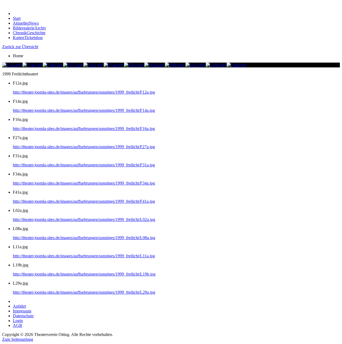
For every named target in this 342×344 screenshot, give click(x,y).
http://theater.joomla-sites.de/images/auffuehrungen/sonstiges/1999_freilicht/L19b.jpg (84, 274)
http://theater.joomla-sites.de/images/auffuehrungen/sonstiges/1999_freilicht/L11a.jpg (84, 256)
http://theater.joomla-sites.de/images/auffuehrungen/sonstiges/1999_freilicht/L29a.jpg (84, 292)
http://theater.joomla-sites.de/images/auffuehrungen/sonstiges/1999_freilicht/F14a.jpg (84, 110)
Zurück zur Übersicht (20, 46)
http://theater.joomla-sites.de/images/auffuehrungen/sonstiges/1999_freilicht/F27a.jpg (84, 146)
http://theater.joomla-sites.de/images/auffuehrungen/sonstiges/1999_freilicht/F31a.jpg (84, 165)
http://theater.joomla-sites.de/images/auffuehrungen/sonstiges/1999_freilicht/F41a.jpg (84, 201)
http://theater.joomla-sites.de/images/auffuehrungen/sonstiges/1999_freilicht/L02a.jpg (84, 219)
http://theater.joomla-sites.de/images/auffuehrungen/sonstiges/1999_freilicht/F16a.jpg (84, 128)
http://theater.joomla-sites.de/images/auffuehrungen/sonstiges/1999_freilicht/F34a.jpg (84, 183)
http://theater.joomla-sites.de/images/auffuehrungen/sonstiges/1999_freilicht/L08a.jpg (84, 237)
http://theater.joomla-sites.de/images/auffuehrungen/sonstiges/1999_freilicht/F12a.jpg (84, 92)
